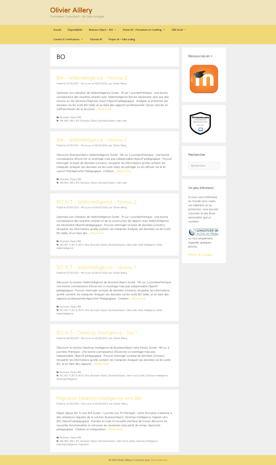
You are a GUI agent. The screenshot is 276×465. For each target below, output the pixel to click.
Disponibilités (75, 29)
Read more (105, 109)
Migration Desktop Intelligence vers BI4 (99, 398)
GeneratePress (159, 459)
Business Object (89, 120)
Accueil (57, 29)
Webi (159, 244)
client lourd (132, 375)
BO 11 (67, 244)
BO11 (81, 244)
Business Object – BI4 (101, 29)
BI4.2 (72, 120)
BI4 (61, 120)
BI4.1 (66, 120)
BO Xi (74, 244)
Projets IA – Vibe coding (121, 39)
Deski (142, 375)
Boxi (87, 244)
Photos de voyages (200, 254)
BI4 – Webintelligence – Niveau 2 (92, 78)
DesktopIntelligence (67, 379)
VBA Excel (177, 29)
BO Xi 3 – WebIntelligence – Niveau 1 (96, 267)
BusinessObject (107, 120)
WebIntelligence (65, 248)
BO (77, 120)
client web (121, 120)
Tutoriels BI (96, 39)
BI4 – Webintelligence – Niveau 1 (91, 140)
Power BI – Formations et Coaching (142, 29)
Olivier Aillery (71, 10)
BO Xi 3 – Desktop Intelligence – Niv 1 (97, 333)
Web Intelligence (147, 244)
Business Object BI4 (70, 117)
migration (83, 444)
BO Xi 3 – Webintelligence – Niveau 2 (97, 202)
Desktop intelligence (157, 375)
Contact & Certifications (66, 39)
